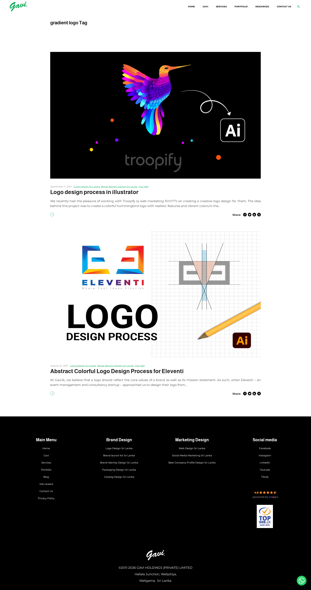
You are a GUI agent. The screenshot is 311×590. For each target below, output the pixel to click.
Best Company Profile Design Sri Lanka (192, 462)
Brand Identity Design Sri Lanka (119, 186)
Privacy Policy (46, 498)
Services (46, 462)
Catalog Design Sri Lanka (119, 476)
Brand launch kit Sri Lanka (119, 455)
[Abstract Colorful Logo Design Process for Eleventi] (155, 294)
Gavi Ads (143, 186)
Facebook (265, 448)
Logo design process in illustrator (94, 192)
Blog (46, 476)
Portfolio (46, 469)
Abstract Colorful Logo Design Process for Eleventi (117, 371)
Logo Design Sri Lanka (87, 186)
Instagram (265, 455)
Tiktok (265, 476)
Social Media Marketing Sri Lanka (192, 455)
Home (46, 448)
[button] (301, 580)
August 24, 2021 (59, 365)
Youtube (265, 469)
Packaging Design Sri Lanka (119, 469)
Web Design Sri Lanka (192, 448)
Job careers (46, 484)
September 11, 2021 (61, 186)
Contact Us (46, 491)
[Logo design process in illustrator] (155, 115)
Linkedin (265, 462)
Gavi (46, 455)
